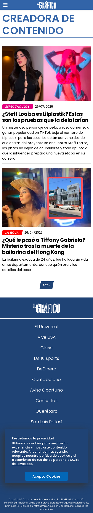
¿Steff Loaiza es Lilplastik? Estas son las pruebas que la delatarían (45, 117)
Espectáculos (17, 106)
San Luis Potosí (46, 422)
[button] (5, 4)
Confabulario (46, 379)
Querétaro (47, 411)
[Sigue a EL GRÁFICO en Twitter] (44, 493)
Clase (46, 348)
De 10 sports (46, 358)
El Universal (46, 327)
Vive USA (47, 337)
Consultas (47, 401)
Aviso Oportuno (46, 390)
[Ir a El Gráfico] (46, 5)
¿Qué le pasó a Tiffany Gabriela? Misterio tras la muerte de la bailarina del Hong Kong (43, 246)
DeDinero (46, 369)
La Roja (12, 232)
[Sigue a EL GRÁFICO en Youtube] (51, 493)
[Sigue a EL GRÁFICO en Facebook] (41, 493)
